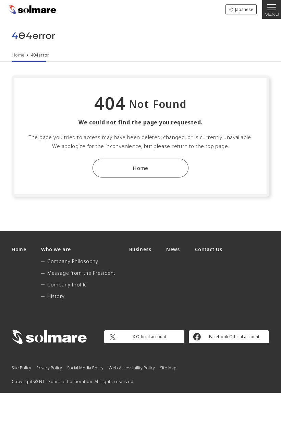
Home (140, 167)
